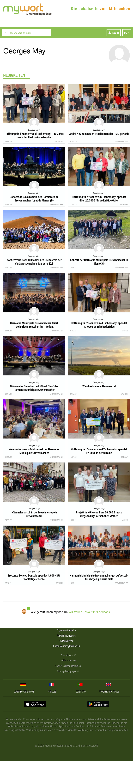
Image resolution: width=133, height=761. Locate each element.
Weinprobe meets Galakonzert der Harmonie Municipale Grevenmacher (34, 451)
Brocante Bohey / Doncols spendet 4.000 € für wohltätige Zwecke (34, 577)
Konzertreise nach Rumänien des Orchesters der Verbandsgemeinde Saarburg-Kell (34, 261)
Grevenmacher (121, 141)
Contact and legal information (68, 666)
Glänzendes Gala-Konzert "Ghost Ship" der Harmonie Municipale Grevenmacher (34, 388)
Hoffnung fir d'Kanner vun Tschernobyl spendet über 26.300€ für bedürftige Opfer (99, 198)
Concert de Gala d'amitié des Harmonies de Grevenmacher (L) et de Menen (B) (34, 198)
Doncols (59, 583)
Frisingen (59, 141)
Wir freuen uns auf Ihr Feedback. (90, 612)
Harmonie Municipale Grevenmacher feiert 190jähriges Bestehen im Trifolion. (34, 325)
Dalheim (124, 393)
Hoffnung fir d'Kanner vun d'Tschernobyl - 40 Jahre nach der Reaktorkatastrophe (34, 135)
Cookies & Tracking (68, 660)
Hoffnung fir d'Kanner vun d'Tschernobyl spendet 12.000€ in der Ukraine (99, 451)
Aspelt (125, 330)
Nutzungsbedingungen (67, 671)
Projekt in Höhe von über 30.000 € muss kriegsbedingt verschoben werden (99, 514)
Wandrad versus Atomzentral (99, 386)
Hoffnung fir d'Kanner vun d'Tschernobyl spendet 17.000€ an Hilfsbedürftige (99, 325)
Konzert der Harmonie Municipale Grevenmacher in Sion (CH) (99, 261)
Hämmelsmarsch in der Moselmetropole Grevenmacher (34, 514)
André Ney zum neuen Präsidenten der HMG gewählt (99, 134)
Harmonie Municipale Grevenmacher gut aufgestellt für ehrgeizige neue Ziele (99, 577)
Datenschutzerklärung (97, 723)
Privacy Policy (67, 655)
